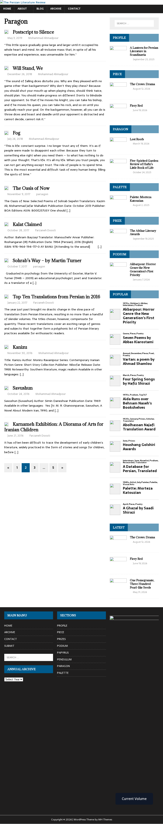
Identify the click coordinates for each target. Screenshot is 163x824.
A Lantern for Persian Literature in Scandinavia (144, 51)
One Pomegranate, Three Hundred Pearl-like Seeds (142, 583)
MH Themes (105, 819)
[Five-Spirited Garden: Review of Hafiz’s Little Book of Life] (118, 169)
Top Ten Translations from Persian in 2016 (56, 297)
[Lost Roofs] (118, 147)
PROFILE (119, 38)
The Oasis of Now (31, 188)
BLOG (40, 9)
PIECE (117, 74)
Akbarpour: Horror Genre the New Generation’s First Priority (143, 269)
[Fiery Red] (118, 114)
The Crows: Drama (142, 84)
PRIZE (117, 221)
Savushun (23, 388)
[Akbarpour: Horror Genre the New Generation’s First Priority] (118, 272)
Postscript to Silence (33, 32)
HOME (7, 9)
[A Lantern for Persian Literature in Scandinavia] (118, 56)
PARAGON (120, 129)
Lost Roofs (137, 139)
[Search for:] (134, 23)
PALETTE (120, 187)
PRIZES (61, 639)
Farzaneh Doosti (45, 230)
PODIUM (119, 254)
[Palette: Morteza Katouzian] (118, 205)
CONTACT (74, 9)
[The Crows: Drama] (118, 92)
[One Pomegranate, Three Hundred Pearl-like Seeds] (118, 589)
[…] (68, 210)
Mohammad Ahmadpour (43, 38)
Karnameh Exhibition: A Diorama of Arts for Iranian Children (53, 427)
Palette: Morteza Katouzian (140, 199)
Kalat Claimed (27, 224)
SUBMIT (9, 646)
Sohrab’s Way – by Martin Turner (47, 260)
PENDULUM (64, 659)
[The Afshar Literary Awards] (118, 239)
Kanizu (20, 347)
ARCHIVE (55, 9)
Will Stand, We (28, 68)
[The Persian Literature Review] (22, 2)
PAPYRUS (63, 652)
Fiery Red (136, 105)
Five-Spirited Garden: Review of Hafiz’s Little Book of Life (144, 164)
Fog (16, 133)
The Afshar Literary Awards (143, 232)
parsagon (42, 194)
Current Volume (134, 798)
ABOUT (22, 9)
